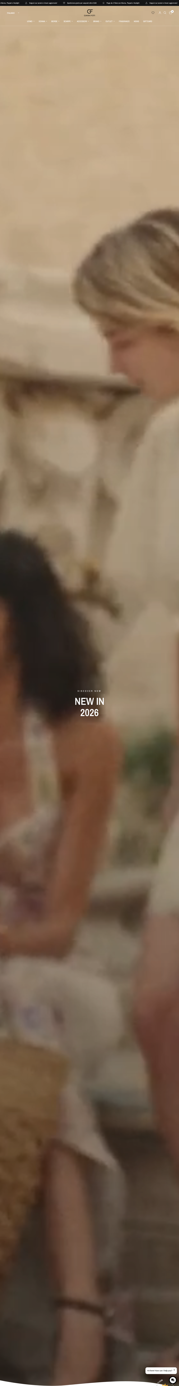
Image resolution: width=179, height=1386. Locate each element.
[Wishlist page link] (153, 12)
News (136, 21)
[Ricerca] (165, 12)
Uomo (29, 21)
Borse (54, 21)
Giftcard (147, 21)
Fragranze (124, 21)
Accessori (82, 21)
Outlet (109, 21)
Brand (96, 21)
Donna (42, 21)
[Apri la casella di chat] (173, 1380)
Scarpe (67, 21)
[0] (170, 12)
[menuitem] (31, 21)
